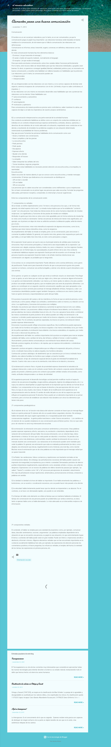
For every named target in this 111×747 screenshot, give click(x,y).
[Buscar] (102, 6)
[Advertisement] (100, 47)
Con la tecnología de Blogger (56, 737)
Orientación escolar (24, 560)
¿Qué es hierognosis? (19, 709)
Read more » (79, 677)
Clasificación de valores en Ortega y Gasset (27, 684)
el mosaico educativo (22, 5)
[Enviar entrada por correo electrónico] (17, 556)
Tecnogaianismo (18, 658)
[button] (82, 20)
